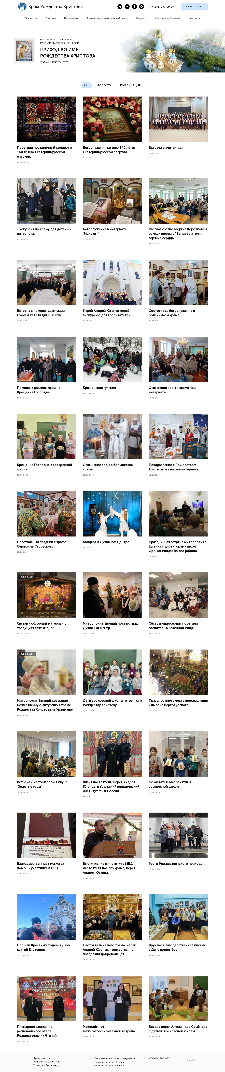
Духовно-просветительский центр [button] (107, 18)
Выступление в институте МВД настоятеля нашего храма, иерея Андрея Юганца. (109, 868)
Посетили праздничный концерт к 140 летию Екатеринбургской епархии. (44, 152)
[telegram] (119, 6)
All (86, 85)
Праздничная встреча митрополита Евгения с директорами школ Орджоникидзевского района (177, 546)
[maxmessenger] (141, 6)
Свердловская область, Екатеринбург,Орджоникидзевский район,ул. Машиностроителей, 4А (115, 1062)
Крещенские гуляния (99, 388)
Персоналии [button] (71, 18)
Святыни (51, 18)
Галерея (141, 18)
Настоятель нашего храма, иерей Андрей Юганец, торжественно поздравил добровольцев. (109, 949)
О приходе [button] (31, 18)
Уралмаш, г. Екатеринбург (47, 1065)
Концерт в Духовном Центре (106, 542)
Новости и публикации (167, 18)
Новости (104, 85)
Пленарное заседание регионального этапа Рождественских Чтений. (37, 1031)
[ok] (134, 6)
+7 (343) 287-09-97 (159, 1058)
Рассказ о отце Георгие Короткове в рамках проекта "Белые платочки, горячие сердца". (178, 233)
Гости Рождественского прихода (175, 864)
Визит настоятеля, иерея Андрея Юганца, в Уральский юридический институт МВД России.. (111, 786)
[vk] (127, 6)
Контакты (194, 18)
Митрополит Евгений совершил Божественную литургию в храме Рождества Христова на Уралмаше (45, 705)
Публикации (130, 85)
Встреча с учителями (166, 148)
